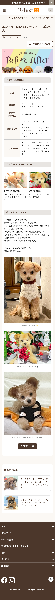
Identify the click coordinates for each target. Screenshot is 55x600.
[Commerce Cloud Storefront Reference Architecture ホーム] (27, 10)
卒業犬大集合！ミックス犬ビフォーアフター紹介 (33, 17)
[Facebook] (4, 579)
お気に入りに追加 (41, 44)
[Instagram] (12, 579)
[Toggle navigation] (4, 9)
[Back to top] (51, 579)
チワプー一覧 (27, 446)
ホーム (5, 17)
